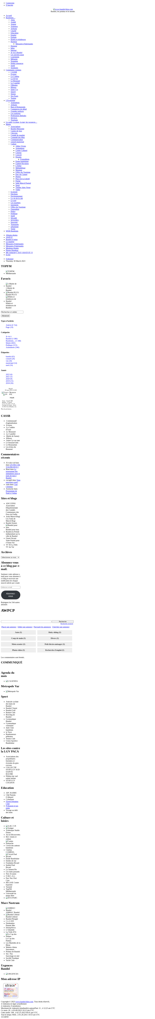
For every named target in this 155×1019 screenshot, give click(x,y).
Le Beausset (15, 81)
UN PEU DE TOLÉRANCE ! (13, 466)
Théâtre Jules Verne (23, 187)
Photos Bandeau (12, 250)
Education (14, 33)
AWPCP (9, 237)
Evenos (13, 74)
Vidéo (18, 190)
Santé (13, 66)
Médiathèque (20, 168)
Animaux (14, 26)
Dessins (18, 157)
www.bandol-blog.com (24, 1002)
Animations (15, 103)
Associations (15, 127)
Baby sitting (53, 632)
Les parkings (15, 113)
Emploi (13, 35)
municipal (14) (11, 363)
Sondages (14, 68)
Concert (19, 155)
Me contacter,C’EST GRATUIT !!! (19, 253)
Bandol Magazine (17, 129)
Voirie (13, 229)
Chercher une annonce (60, 627)
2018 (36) (9, 383)
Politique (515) (11, 345)
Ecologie (14, 192)
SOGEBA (15, 220)
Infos (13, 48)
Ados (13, 20)
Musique (19, 170)
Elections (14, 194)
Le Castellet (15, 83)
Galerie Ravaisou (22, 164)
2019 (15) (9, 381)
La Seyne (14, 79)
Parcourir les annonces (42, 627)
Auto (17, 632)
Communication (17, 140)
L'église (18, 166)
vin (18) (9, 361)
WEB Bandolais (12, 231)
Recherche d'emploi (53, 650)
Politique (14, 214)
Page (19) (9, 327)
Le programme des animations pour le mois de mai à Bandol (13, 473)
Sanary (13, 92)
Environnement (16, 196)
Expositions (24, 159)
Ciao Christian (12, 485)
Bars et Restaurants (18, 107)
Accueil (9, 16)
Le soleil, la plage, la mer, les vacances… (21, 122)
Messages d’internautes (14, 244)
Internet (13, 50)
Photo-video (17, 650)
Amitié (13, 22)
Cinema (18, 153)
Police (13, 211)
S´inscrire (9, 5)
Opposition (15, 209)
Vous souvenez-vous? (13, 481)
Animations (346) (12, 347)
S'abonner (9, 259)
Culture (13, 144)
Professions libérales (18, 116)
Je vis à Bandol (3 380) (11, 337)
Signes (13, 94)
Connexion (10, 3)
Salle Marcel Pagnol (23, 183)
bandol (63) (10, 357)
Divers (53, 638)
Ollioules (14, 85)
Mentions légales (12, 248)
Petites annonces (17, 63)
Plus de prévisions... (6, 409)
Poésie (18, 181)
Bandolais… (10, 18)
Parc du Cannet (21, 174)
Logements (15, 57)
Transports (15, 224)
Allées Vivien (21, 146)
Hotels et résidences (18, 39)
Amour (13, 24)
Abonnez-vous (10, 594)
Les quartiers (15, 203)
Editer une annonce (25, 627)
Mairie (8, 124)
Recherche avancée (67, 624)
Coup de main (17, 638)
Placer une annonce (8, 627)
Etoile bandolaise (22, 161)
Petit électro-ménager (53, 644)
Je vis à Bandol (16, 53)
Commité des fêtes (18, 137)
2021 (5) (9, 377)
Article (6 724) (11, 325)
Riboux (13, 87)
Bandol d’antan (12, 239)
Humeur (14, 42)
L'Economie (10, 100)
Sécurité (14, 218)
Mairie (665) (10, 343)
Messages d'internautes (24, 44)
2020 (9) (9, 379)
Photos (18, 177)
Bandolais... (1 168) (13, 341)
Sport (18, 185)
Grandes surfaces (17, 111)
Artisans (14, 29)
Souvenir (14, 222)
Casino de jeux (16, 131)
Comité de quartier (18, 135)
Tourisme (14, 120)
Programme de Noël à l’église (11, 492)
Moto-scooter (17, 644)
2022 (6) (9, 374)
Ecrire (8, 255)
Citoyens (14, 133)
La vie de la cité (17, 198)
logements (14, 205)
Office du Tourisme (23, 172)
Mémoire (14, 59)
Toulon (13, 98)
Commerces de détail (19, 109)
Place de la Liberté (23, 179)
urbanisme (15, 227)
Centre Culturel (21, 150)
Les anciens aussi (17, 55)
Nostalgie (14, 61)
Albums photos (11, 235)
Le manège (10, 242)
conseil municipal (17, 142)
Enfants (13, 37)
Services (14, 118)
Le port (13, 201)
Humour (14, 46)
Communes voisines (13, 70)
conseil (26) (10, 359)
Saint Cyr (14, 90)
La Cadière (15, 76)
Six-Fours (14, 96)
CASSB (14, 72)
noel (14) (9, 365)
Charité (13, 31)
